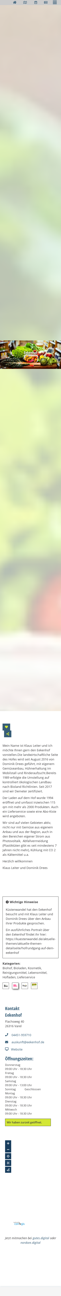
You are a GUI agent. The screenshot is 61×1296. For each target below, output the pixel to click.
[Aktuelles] (45, 2)
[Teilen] (7, 734)
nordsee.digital (30, 1243)
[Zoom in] (8, 1143)
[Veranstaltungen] (35, 2)
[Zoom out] (8, 1149)
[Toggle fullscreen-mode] (8, 1163)
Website (17, 1049)
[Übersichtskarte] (25, 2)
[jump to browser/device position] (8, 1156)
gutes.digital (41, 1238)
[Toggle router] (8, 1170)
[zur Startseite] (14, 2)
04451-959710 (21, 1035)
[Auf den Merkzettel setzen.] (6, 727)
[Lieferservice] (15, 986)
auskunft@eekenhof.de (28, 1042)
